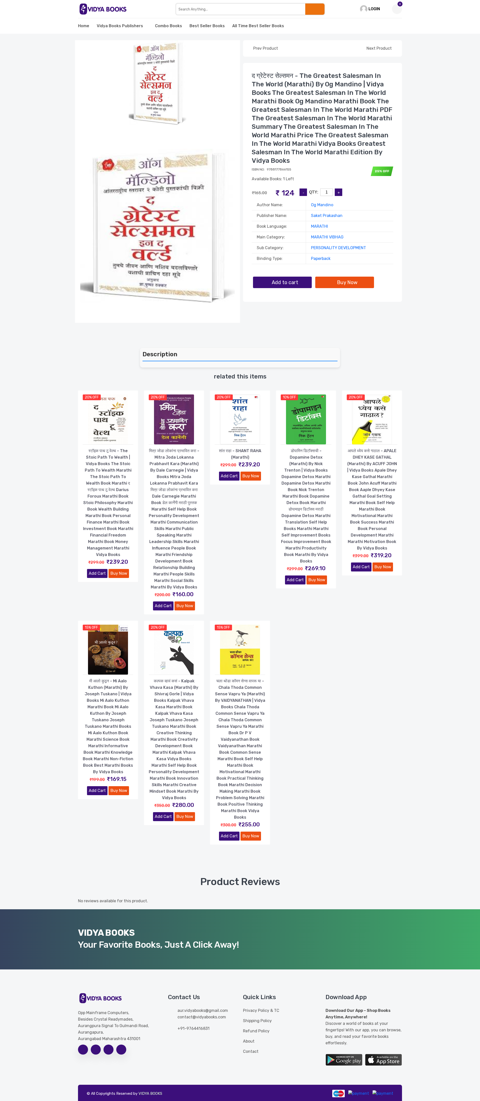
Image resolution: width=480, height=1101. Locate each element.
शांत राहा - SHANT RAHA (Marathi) (240, 454)
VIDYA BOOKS (150, 1093)
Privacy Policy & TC (261, 1010)
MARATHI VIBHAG (327, 237)
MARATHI (319, 226)
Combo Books (168, 25)
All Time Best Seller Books (258, 25)
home (83, 25)
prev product (265, 48)
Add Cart (97, 573)
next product (379, 48)
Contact (250, 1051)
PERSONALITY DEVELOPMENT (338, 247)
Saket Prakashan (326, 215)
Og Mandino (322, 204)
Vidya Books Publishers (120, 25)
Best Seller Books (207, 25)
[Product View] (108, 439)
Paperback (320, 258)
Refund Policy (256, 1031)
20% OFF (92, 397)
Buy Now (118, 573)
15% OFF (91, 627)
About (248, 1041)
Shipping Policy (257, 1020)
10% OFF (289, 397)
